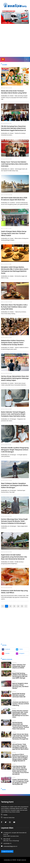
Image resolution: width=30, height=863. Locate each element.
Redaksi (5, 815)
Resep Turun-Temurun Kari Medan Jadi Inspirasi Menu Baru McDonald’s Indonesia (14, 164)
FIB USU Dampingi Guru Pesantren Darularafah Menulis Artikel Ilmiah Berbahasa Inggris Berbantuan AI (13, 128)
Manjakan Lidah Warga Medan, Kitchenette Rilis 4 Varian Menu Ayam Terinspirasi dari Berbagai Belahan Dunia (14, 270)
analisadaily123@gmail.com (10, 846)
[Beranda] (15, 5)
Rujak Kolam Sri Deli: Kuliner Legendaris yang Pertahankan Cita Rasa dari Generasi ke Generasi (14, 557)
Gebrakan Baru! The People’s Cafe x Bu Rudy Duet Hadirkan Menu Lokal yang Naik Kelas (14, 307)
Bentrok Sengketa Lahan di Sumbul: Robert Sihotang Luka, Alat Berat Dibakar (20, 685)
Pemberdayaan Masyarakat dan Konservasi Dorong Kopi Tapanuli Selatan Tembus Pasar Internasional (20, 726)
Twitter (21, 649)
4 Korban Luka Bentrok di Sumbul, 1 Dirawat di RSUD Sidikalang (20, 703)
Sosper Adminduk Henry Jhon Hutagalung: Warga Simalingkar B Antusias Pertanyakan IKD (20, 782)
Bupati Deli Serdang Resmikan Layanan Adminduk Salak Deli (18, 695)
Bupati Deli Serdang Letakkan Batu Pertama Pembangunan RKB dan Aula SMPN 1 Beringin (19, 675)
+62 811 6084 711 (7, 843)
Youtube (7, 653)
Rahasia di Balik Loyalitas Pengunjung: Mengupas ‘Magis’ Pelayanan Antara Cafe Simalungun (15, 450)
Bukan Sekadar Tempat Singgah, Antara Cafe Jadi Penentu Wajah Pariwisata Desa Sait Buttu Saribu (13, 414)
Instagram (21, 653)
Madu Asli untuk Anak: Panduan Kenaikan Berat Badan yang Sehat (14, 92)
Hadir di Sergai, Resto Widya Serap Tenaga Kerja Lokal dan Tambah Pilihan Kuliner (13, 233)
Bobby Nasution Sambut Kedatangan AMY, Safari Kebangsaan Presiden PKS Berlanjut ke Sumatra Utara (20, 714)
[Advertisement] (15, 41)
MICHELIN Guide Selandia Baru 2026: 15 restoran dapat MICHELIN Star (14, 199)
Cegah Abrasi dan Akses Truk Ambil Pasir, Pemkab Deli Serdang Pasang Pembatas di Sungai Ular (20, 736)
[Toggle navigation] (3, 59)
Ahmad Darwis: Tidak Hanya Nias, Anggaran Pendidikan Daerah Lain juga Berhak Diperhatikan (20, 746)
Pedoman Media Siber (9, 817)
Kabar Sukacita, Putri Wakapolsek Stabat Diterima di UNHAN (19, 666)
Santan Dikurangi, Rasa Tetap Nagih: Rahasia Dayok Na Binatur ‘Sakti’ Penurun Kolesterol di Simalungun (14, 521)
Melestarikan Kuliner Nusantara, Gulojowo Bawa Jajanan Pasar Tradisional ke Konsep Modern (13, 342)
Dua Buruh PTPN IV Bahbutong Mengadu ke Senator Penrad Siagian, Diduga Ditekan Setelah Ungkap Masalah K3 (20, 758)
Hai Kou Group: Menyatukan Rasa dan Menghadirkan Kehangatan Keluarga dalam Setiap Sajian (15, 378)
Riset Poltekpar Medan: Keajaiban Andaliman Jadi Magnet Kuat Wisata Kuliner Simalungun (14, 485)
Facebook (7, 649)
